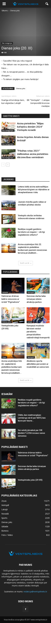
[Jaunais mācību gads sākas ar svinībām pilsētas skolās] (8, 205)
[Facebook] (25, 609)
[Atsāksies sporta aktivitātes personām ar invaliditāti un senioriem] (38, 351)
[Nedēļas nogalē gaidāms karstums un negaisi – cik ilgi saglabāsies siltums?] (8, 233)
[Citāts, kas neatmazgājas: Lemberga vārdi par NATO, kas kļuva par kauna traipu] (8, 419)
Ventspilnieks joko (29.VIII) (30, 480)
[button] (47, 4)
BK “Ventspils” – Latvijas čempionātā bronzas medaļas (38, 103)
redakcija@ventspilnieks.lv (35, 591)
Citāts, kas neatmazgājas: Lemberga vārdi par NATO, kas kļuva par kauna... (32, 418)
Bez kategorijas (7, 43)
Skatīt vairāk (24, 263)
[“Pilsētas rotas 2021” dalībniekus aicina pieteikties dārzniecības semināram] (8, 154)
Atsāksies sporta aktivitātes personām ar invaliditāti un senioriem (38, 364)
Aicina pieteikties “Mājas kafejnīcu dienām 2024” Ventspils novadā (30, 126)
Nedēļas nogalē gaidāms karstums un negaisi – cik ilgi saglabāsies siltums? (31, 232)
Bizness (4, 530)
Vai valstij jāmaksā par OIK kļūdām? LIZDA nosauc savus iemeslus (31, 433)
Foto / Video (7, 535)
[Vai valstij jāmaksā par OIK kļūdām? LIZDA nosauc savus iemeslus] (8, 434)
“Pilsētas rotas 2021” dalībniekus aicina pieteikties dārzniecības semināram (32, 154)
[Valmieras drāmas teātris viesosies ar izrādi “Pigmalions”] (13, 286)
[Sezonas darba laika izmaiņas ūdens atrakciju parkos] (38, 286)
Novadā (5, 513)
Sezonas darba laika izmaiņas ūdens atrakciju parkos (36, 299)
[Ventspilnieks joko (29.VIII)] (13, 315)
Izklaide (5, 292)
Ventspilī (30, 292)
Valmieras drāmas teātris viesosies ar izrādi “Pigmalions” (10, 299)
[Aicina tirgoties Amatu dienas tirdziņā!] (8, 140)
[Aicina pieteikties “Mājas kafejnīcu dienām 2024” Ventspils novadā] (8, 127)
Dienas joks (20, 88)
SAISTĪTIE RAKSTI (11, 116)
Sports (4, 518)
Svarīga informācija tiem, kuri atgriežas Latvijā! (13, 101)
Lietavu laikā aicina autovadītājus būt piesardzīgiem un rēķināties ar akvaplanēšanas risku (34, 190)
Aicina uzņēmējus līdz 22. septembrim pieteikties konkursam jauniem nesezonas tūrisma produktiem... (11, 367)
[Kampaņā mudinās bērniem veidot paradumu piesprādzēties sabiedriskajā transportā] (38, 315)
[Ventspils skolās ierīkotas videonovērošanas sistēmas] (8, 219)
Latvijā (29, 322)
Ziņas (4, 357)
